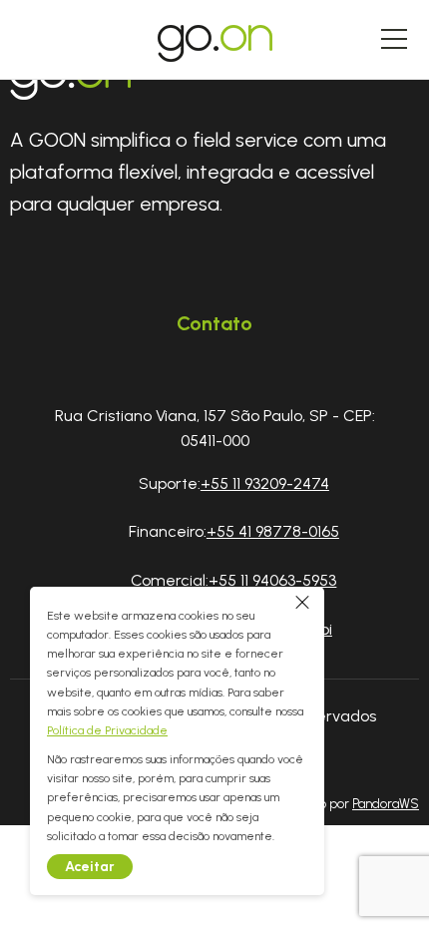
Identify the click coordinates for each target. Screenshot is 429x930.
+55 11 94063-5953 (272, 580)
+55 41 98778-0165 (273, 531)
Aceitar (90, 866)
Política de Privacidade (107, 730)
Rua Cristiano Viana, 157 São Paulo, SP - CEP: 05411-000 (215, 428)
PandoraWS (385, 804)
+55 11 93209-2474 (265, 483)
